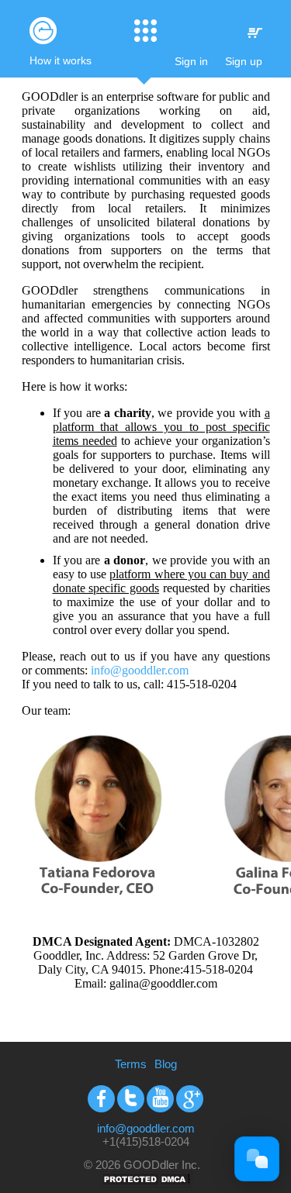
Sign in (191, 61)
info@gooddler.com (140, 670)
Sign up (243, 61)
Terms (131, 1064)
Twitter (130, 1098)
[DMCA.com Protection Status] (145, 1183)
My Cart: (255, 33)
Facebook (101, 1098)
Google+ (189, 1098)
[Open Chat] (256, 1158)
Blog (165, 1064)
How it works (60, 60)
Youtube (160, 1098)
